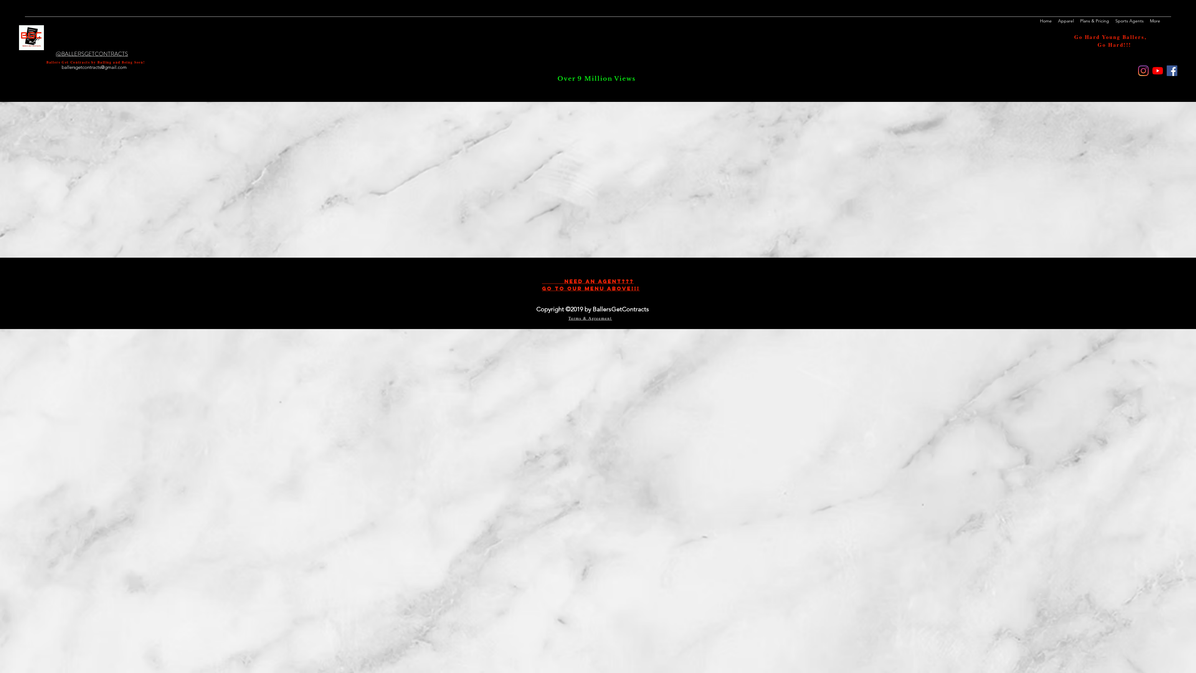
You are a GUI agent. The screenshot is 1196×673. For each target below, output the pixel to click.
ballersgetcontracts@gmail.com (94, 67)
